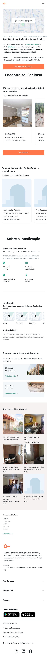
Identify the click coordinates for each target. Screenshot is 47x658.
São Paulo (22, 36)
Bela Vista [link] (6, 526)
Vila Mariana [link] (6, 521)
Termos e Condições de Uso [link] (13, 632)
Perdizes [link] (5, 524)
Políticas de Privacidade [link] (11, 628)
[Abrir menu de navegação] (43, 3)
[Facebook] (30, 652)
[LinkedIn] (23, 652)
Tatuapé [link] (5, 529)
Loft (4, 36)
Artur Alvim (33, 36)
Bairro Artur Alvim (32, 44)
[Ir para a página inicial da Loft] (5, 3)
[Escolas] (22, 316)
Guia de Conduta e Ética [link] (11, 637)
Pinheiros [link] (5, 518)
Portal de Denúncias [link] (10, 623)
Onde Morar (12, 36)
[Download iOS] (28, 615)
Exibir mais (6, 533)
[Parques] (35, 316)
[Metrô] (9, 316)
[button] (9, 316)
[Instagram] (16, 652)
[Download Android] (11, 615)
